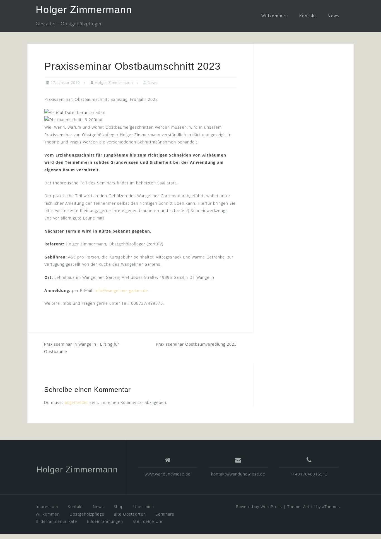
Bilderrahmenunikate (56, 521)
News (334, 15)
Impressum (47, 506)
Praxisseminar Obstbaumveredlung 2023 (196, 344)
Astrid (309, 506)
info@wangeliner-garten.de (121, 290)
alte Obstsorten (130, 514)
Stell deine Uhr (148, 521)
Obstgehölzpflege (86, 514)
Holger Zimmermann (84, 9)
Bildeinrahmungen (105, 521)
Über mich (143, 506)
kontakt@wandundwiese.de (238, 474)
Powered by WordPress (259, 506)
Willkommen (274, 15)
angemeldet (76, 402)
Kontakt (308, 15)
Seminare (165, 514)
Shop (119, 506)
